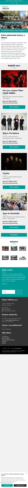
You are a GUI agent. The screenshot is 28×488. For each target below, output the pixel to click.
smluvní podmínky (13, 351)
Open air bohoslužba (11, 213)
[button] (14, 483)
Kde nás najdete (6, 338)
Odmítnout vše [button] (20, 485)
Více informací (13, 481)
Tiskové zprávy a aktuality (8, 339)
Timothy (6, 173)
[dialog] (14, 480)
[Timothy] (14, 161)
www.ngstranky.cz (18, 348)
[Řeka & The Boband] (14, 121)
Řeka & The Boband (11, 133)
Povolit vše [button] (7, 485)
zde (9, 329)
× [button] (26, 473)
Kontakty (4, 341)
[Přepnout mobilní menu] (25, 7)
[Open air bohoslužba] (14, 201)
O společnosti (5, 336)
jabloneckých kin (20, 49)
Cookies (4, 343)
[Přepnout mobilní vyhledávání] (22, 7)
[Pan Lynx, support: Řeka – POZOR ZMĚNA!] (14, 78)
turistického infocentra (7, 55)
